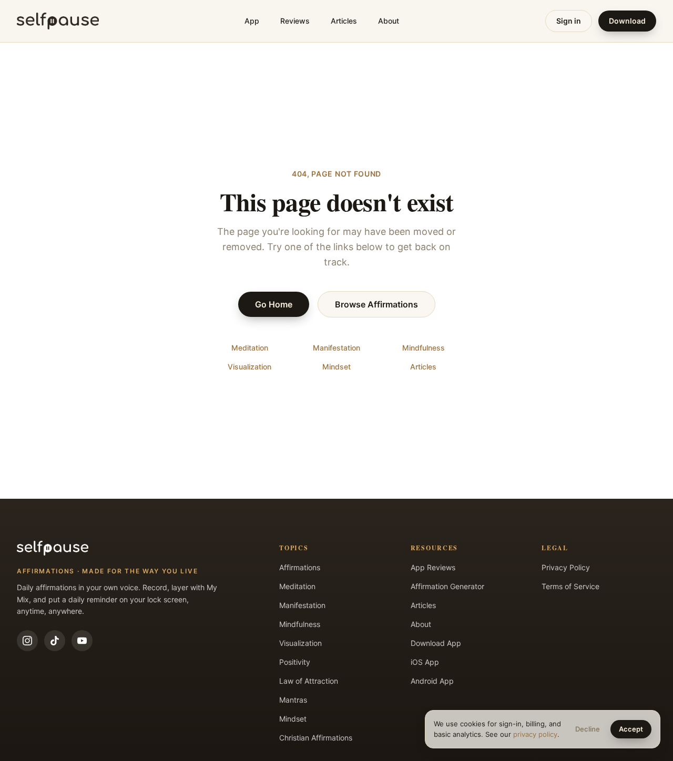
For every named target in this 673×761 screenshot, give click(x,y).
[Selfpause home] (58, 21)
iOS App (425, 661)
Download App (436, 643)
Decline (587, 729)
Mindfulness (423, 347)
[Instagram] (27, 640)
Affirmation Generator (447, 586)
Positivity (294, 661)
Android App (432, 680)
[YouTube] (82, 640)
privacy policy (535, 734)
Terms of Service (570, 586)
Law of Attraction (308, 680)
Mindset (336, 366)
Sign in (568, 20)
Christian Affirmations (315, 737)
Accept (631, 729)
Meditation (249, 347)
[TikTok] (54, 640)
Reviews (295, 20)
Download (627, 20)
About (388, 20)
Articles (344, 20)
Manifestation (336, 347)
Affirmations (299, 567)
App (251, 20)
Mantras (293, 699)
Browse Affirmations (376, 304)
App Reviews (433, 567)
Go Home (273, 304)
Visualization (249, 366)
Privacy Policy (566, 567)
